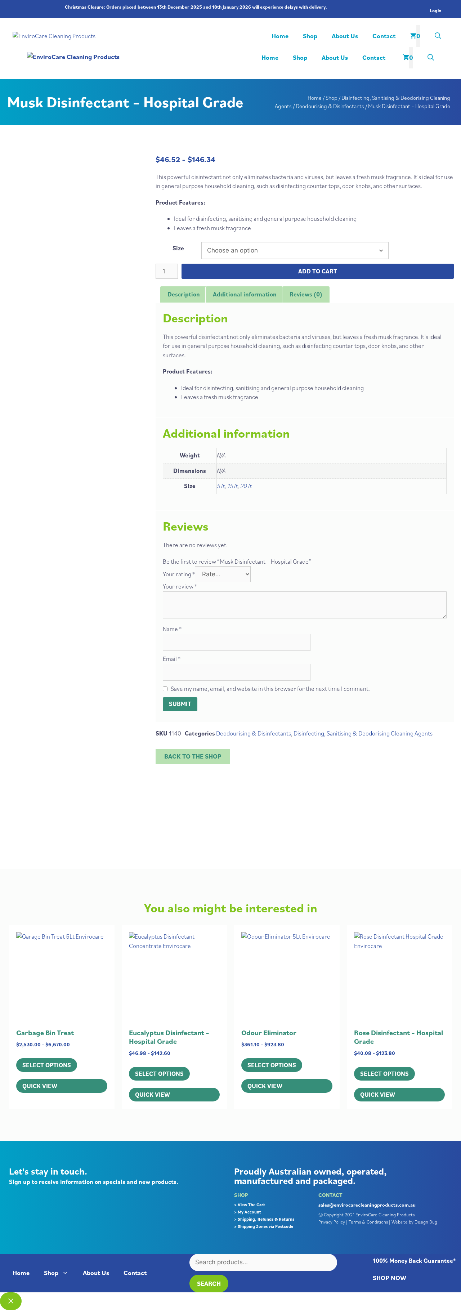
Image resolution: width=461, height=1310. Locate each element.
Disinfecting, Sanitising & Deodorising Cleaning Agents (363, 733)
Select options (46, 1065)
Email (171, 659)
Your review (180, 586)
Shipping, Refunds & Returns (266, 1219)
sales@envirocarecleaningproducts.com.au (367, 1205)
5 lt (221, 486)
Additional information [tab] (245, 294)
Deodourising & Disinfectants (330, 105)
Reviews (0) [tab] (306, 294)
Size (178, 248)
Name (172, 629)
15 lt (232, 486)
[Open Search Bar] (438, 36)
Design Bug (426, 1222)
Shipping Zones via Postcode (265, 1226)
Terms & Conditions (368, 1222)
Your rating (179, 574)
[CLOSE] (11, 1301)
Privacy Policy (331, 1222)
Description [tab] (183, 294)
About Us (345, 36)
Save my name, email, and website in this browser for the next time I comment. (270, 689)
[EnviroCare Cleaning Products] (136, 57)
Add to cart (317, 271)
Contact (383, 36)
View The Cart (251, 1204)
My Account (249, 1212)
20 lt (246, 486)
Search (209, 1283)
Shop (310, 36)
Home (280, 36)
